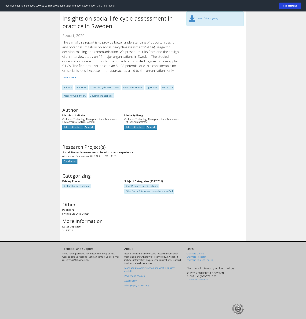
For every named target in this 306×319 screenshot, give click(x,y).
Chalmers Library (195, 253)
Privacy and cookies (134, 275)
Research (89, 127)
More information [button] (105, 5)
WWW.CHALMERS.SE (197, 279)
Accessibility (130, 280)
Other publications (72, 127)
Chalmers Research (196, 256)
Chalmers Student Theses (199, 259)
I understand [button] (290, 5)
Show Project (70, 161)
